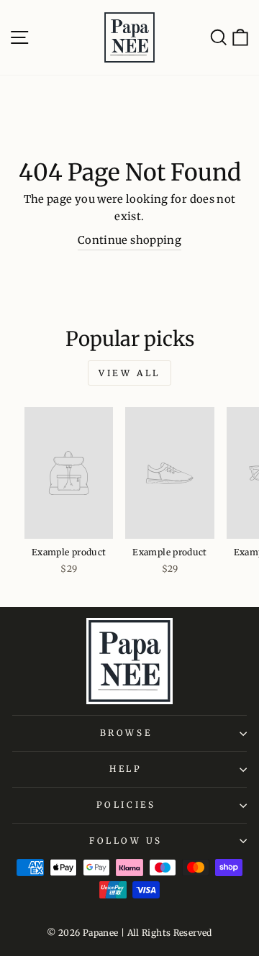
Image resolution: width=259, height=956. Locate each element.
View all (129, 373)
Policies (125, 804)
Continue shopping (129, 240)
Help (125, 768)
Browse (126, 732)
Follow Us (126, 840)
